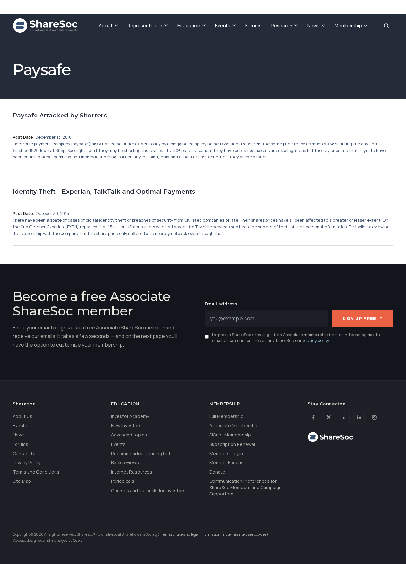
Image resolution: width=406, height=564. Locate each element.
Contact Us (25, 453)
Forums (253, 25)
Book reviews (125, 463)
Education (188, 25)
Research (281, 25)
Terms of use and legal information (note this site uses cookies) (214, 534)
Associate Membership (234, 425)
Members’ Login (226, 453)
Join (306, 6)
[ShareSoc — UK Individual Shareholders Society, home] (45, 25)
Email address (221, 303)
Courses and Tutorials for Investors (148, 491)
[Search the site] (386, 26)
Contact (358, 6)
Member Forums (226, 463)
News (313, 25)
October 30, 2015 (52, 213)
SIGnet (283, 6)
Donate (330, 6)
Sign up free (359, 318)
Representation (145, 25)
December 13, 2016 (54, 137)
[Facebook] (313, 417)
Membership (348, 25)
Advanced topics (129, 435)
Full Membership (226, 416)
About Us (22, 416)
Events (222, 25)
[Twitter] (328, 417)
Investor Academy (130, 416)
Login (385, 6)
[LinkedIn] (359, 417)
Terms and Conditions (36, 472)
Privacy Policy (26, 463)
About (106, 25)
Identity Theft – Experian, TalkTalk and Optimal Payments (104, 191)
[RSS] (344, 417)
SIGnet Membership (230, 435)
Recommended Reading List (141, 453)
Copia (78, 540)
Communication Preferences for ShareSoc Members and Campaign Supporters (245, 487)
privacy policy (316, 340)
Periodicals (122, 481)
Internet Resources (131, 472)
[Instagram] (374, 417)
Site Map (22, 481)
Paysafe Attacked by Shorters (60, 115)
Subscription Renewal (232, 444)
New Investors (126, 425)
